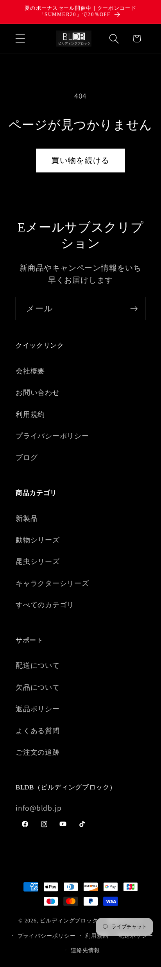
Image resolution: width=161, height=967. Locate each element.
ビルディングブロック (69, 920)
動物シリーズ (38, 539)
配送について (38, 665)
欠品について (38, 687)
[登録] (134, 309)
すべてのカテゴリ (45, 604)
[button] (20, 38)
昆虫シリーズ (38, 561)
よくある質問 (38, 730)
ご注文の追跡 (38, 752)
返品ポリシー (38, 708)
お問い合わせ (38, 392)
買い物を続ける (80, 160)
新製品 (27, 518)
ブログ (27, 457)
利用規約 (30, 414)
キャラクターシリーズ (52, 583)
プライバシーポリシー (52, 435)
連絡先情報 (85, 950)
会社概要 (30, 370)
